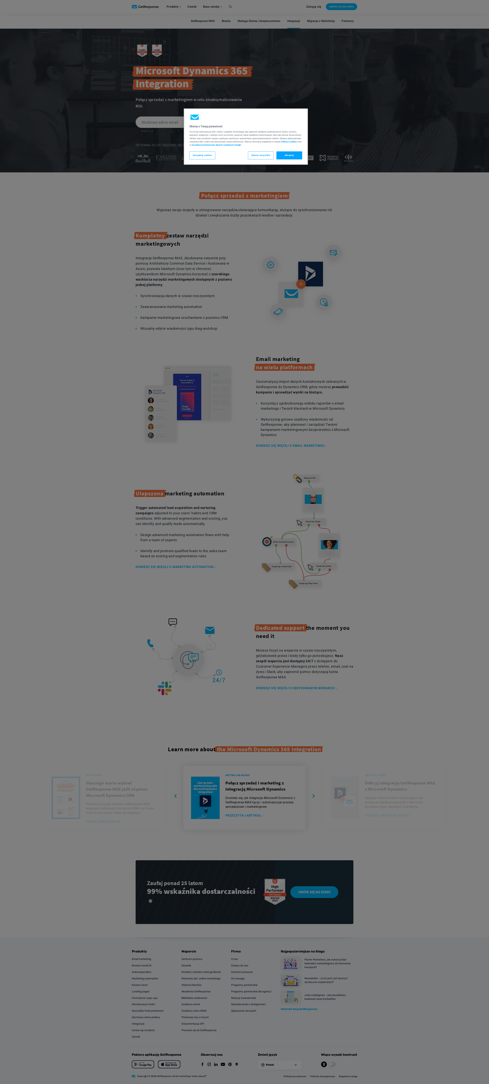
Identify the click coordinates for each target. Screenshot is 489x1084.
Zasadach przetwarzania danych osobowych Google (216, 145)
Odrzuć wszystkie (260, 155)
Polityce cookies (289, 141)
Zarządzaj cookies (202, 155)
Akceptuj (289, 155)
